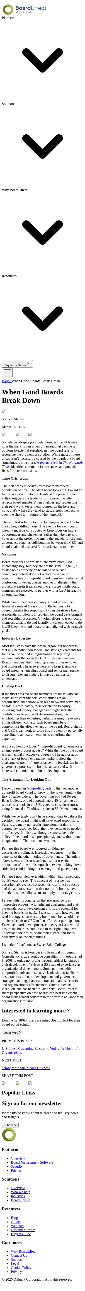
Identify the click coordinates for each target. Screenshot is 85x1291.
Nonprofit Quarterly (41, 788)
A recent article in (49, 462)
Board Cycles (20, 1200)
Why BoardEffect (23, 1251)
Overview (18, 1158)
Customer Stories (23, 1230)
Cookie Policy (21, 1268)
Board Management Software (32, 1162)
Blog (14, 1218)
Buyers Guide (21, 1234)
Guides (16, 1222)
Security (17, 1166)
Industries (18, 1196)
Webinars (17, 1226)
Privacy (16, 1272)
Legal (15, 1263)
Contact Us (19, 1255)
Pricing (16, 1170)
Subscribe (10, 1125)
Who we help (20, 1192)
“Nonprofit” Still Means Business (26, 1068)
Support (16, 1259)
